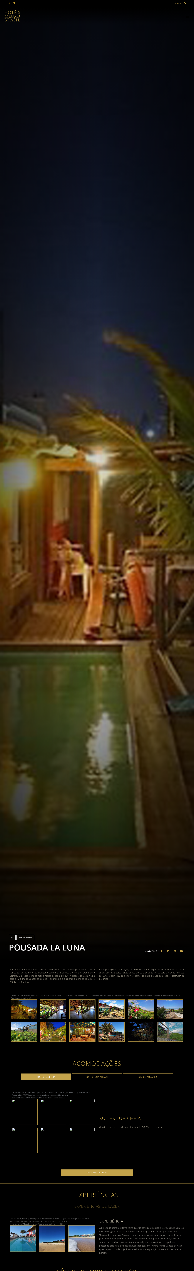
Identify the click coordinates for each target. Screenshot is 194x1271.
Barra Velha (25, 937)
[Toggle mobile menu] (187, 16)
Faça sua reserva (97, 1172)
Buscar (179, 3)
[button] (161, 951)
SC (12, 937)
